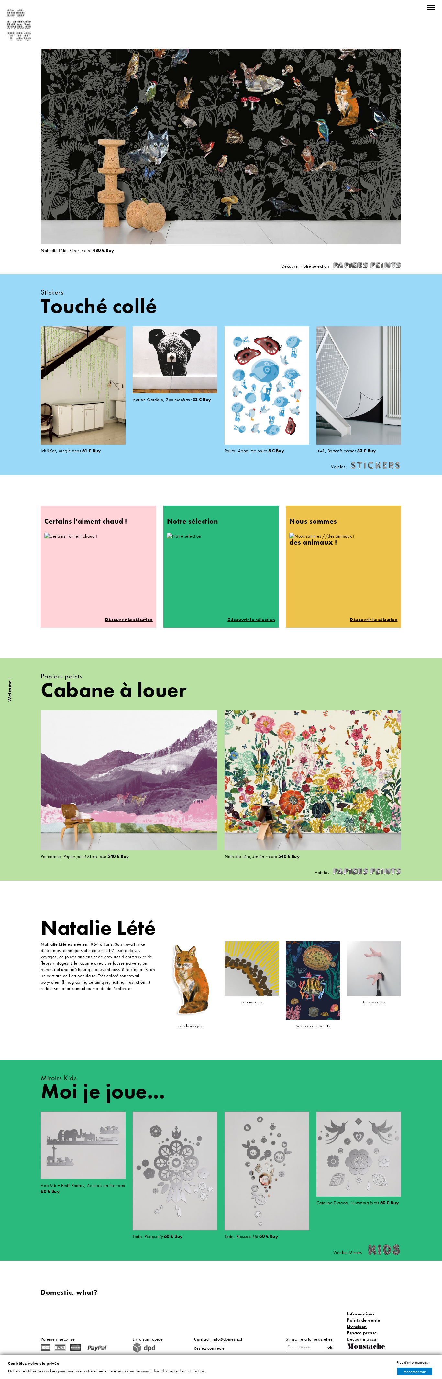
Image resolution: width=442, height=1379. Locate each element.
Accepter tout (415, 1371)
